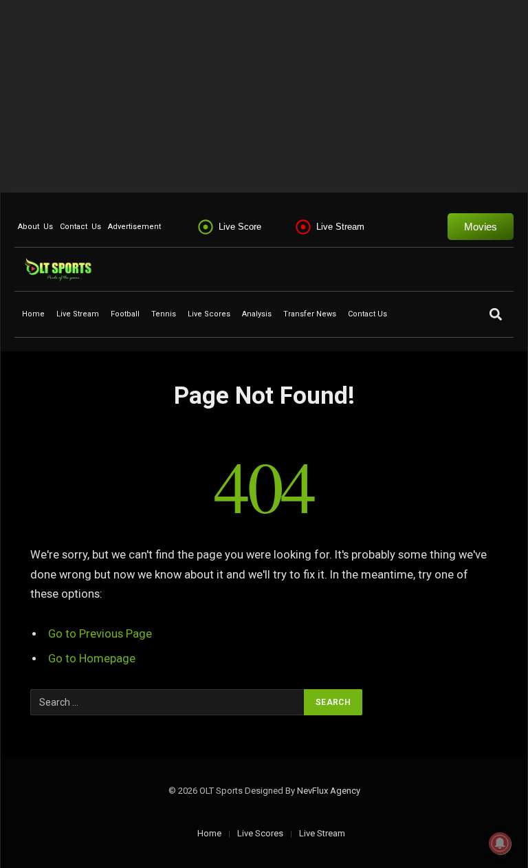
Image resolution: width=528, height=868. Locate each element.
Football (125, 314)
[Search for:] (167, 702)
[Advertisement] (264, 96)
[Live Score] (205, 227)
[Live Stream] (303, 227)
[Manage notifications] (500, 843)
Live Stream (340, 226)
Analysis (257, 314)
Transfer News (309, 314)
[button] (495, 314)
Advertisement (134, 226)
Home (33, 314)
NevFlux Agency (328, 790)
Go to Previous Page (100, 633)
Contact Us (80, 226)
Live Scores (209, 314)
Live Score (240, 226)
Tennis (163, 314)
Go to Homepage (91, 658)
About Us (35, 226)
